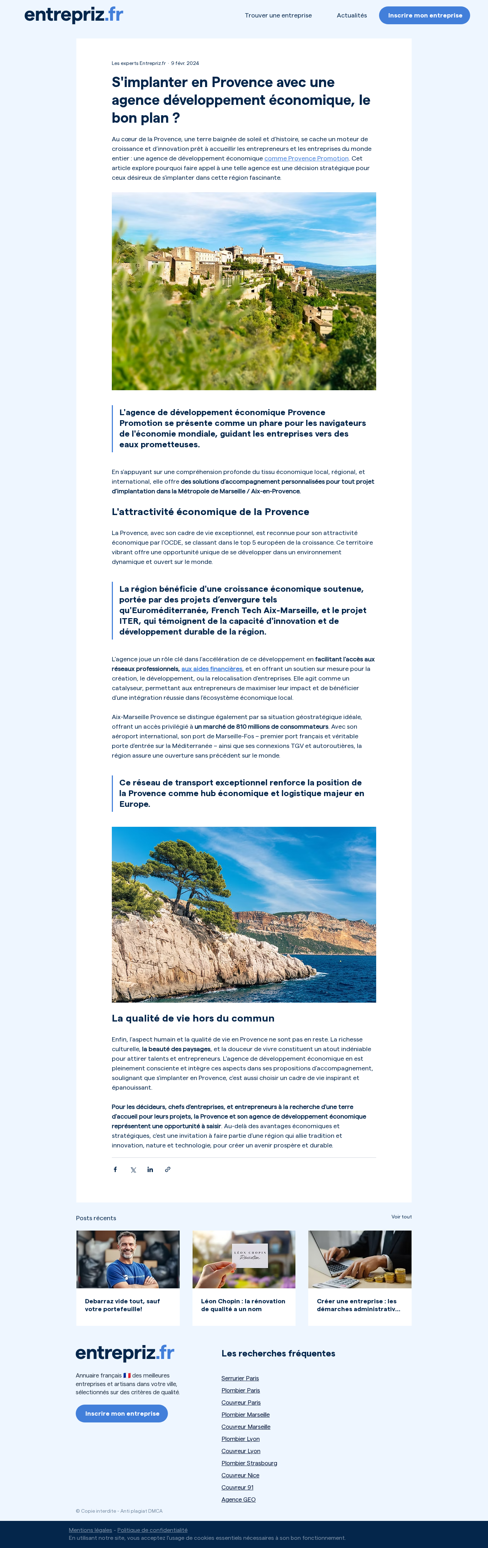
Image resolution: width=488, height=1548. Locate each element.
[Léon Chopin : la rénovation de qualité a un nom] (244, 1259)
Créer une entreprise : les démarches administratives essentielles (359, 1305)
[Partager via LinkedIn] (150, 1169)
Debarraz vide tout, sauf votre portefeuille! (122, 1305)
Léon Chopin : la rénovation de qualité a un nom (243, 1305)
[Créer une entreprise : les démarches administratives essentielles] (360, 1259)
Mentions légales (90, 1530)
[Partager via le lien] (167, 1169)
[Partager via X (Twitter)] (132, 1169)
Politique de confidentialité (153, 1530)
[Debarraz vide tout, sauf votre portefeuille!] (128, 1259)
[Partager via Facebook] (115, 1169)
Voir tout (402, 1217)
